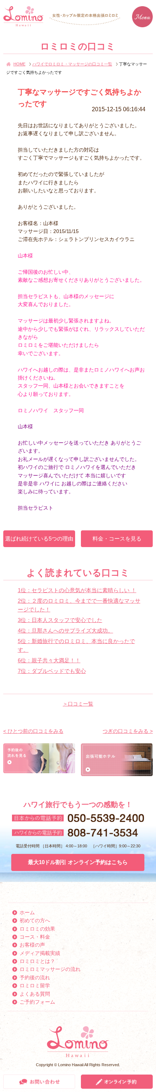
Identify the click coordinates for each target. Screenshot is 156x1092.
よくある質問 (35, 994)
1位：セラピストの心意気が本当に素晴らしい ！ (77, 590)
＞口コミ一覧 (78, 704)
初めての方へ (35, 920)
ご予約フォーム (37, 1002)
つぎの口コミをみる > (128, 731)
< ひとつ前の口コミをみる (33, 731)
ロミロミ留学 (35, 985)
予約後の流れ (35, 977)
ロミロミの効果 (37, 929)
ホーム (27, 912)
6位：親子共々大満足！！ (49, 660)
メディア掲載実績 (40, 953)
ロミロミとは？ (37, 961)
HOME (19, 64)
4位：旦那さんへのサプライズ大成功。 (65, 630)
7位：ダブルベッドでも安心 (52, 671)
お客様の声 (32, 945)
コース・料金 (35, 937)
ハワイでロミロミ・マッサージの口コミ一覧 (72, 64)
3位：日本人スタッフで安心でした (60, 620)
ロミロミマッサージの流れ (50, 969)
